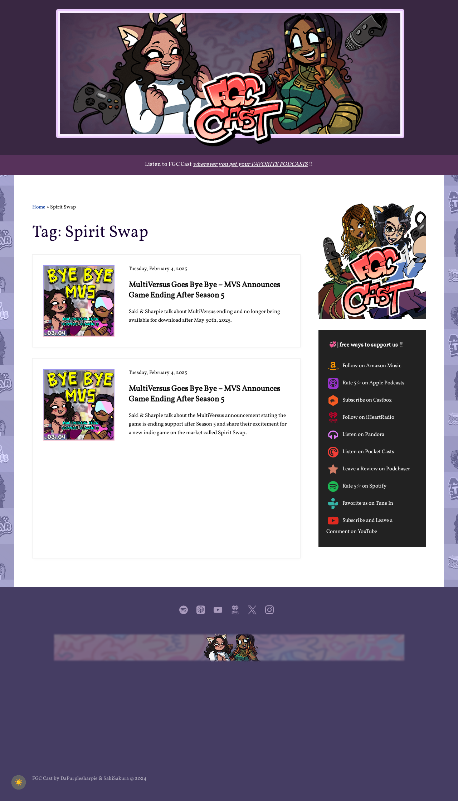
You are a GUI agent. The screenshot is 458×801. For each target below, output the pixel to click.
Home (38, 207)
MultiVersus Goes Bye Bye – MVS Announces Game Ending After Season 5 (204, 290)
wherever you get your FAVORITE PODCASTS (250, 164)
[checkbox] (18, 782)
